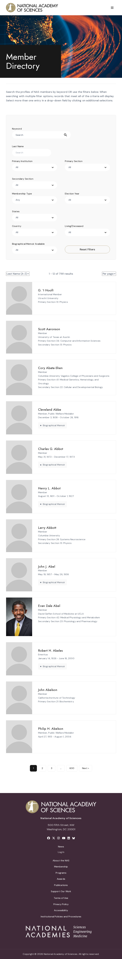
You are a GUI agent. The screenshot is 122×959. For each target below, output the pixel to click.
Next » (85, 768)
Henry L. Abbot (49, 488)
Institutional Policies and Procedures (61, 916)
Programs (61, 872)
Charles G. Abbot (50, 448)
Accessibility (61, 910)
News (61, 846)
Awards (61, 878)
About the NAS (61, 860)
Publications (61, 885)
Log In (61, 852)
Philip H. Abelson (50, 728)
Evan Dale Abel (49, 605)
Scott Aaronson (49, 329)
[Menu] (112, 8)
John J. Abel (46, 566)
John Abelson (47, 689)
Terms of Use (61, 898)
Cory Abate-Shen (50, 367)
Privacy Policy (61, 904)
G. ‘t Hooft (45, 290)
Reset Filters (87, 249)
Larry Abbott (47, 527)
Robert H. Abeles (50, 650)
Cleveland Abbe (49, 409)
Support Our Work (61, 891)
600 (71, 768)
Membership (61, 866)
